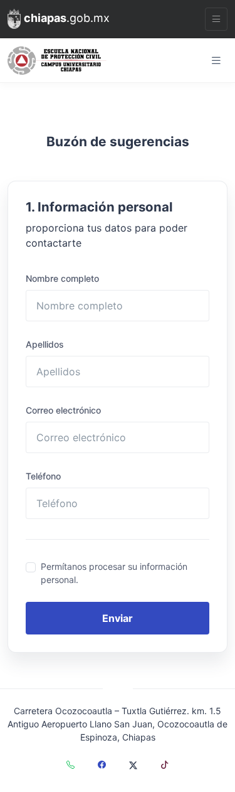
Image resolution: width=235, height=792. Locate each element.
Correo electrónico (63, 410)
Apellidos (45, 344)
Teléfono (43, 476)
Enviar (117, 618)
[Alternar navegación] (216, 60)
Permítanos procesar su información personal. (114, 573)
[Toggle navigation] (216, 19)
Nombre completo (62, 278)
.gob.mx (67, 17)
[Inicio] (57, 60)
